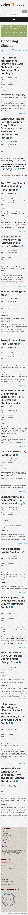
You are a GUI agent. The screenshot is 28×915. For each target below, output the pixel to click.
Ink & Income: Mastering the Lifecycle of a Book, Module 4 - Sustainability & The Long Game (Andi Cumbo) (13, 714)
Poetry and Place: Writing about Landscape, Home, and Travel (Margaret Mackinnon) (13, 775)
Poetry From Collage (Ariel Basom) (13, 342)
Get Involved (7, 841)
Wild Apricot (15, 913)
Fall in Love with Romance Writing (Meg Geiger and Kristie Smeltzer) (11, 241)
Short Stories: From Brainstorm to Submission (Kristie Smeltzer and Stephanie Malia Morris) (12, 398)
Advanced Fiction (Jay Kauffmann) (13, 453)
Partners (6, 837)
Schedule (3, 82)
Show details (22, 113)
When (2, 459)
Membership (7, 835)
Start (2, 77)
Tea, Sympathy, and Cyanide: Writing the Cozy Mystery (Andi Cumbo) (13, 602)
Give (4, 843)
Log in (24, 11)
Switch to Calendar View (21, 50)
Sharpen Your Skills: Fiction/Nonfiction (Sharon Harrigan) (12, 500)
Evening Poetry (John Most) (13, 293)
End (2, 80)
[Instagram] (6, 846)
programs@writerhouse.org (14, 168)
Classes (5, 834)
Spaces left (3, 87)
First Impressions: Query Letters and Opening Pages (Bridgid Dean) (11, 657)
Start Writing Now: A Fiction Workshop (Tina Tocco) (13, 186)
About (5, 832)
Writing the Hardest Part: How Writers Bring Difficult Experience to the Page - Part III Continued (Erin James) (12, 128)
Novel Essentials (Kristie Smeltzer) (11, 550)
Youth (5, 839)
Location (3, 84)
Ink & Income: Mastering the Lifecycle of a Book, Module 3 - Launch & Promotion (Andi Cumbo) (13, 65)
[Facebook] (3, 846)
